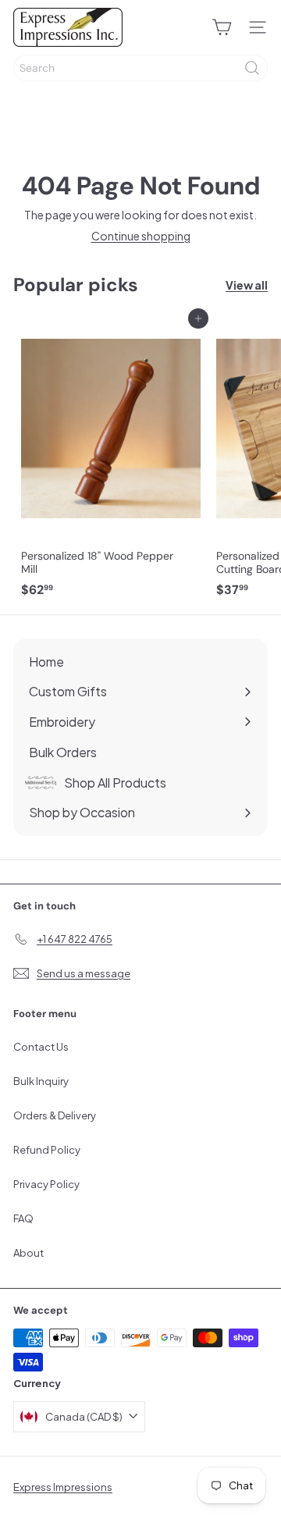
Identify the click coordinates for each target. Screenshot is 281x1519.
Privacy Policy (46, 1184)
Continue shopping (140, 236)
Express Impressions (62, 1487)
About (28, 1253)
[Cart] (222, 27)
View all (247, 285)
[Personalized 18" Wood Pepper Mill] (111, 461)
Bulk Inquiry (41, 1081)
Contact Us (41, 1047)
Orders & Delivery (54, 1115)
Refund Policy (46, 1150)
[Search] (252, 68)
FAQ (23, 1218)
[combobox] (140, 68)
